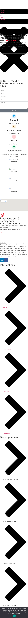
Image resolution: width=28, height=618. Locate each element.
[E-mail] (14, 137)
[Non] (25, 612)
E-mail (14, 140)
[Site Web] (14, 116)
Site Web (14, 120)
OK (14, 615)
